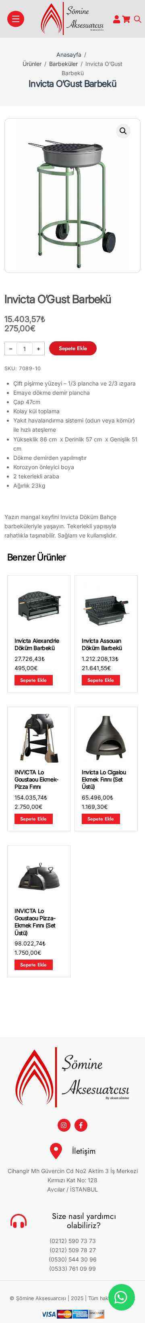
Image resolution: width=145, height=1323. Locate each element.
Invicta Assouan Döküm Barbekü (102, 644)
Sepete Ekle (73, 348)
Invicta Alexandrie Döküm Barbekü (36, 644)
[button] (123, 131)
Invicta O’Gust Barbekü (72, 83)
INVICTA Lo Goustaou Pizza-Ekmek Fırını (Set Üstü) (35, 921)
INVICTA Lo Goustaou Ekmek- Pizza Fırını (36, 779)
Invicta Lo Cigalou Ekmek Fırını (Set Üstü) (104, 779)
